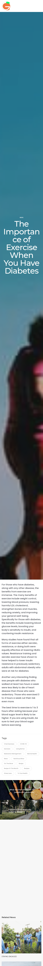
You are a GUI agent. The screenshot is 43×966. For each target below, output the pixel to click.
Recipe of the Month (11, 768)
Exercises (7, 749)
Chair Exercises (9, 744)
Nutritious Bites (19, 759)
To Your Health (22, 773)
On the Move (8, 763)
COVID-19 (23, 744)
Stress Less (8, 773)
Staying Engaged (9, 957)
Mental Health (32, 754)
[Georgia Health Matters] (14, 6)
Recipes (26, 768)
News (21, 217)
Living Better (20, 749)
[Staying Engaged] (21, 937)
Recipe (21, 763)
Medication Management (12, 754)
